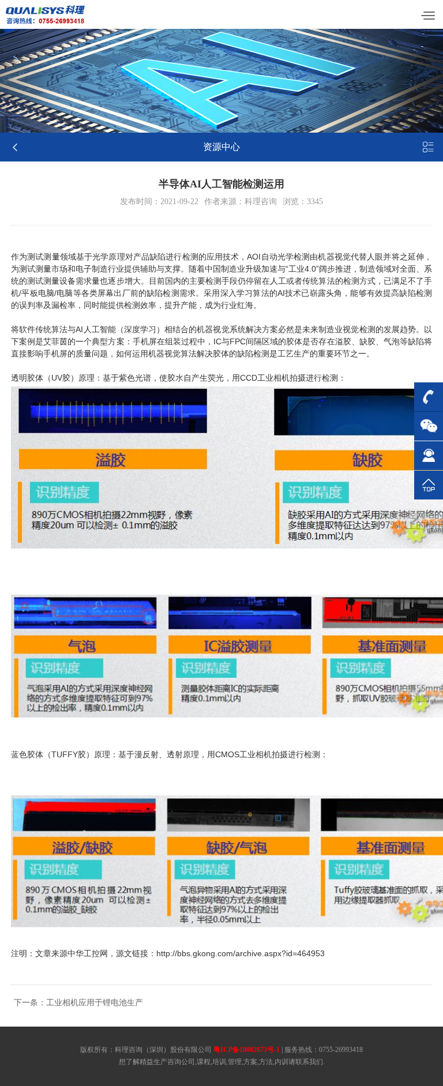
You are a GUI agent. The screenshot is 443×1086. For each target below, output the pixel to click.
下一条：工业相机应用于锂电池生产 (78, 1002)
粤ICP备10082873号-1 (246, 1050)
